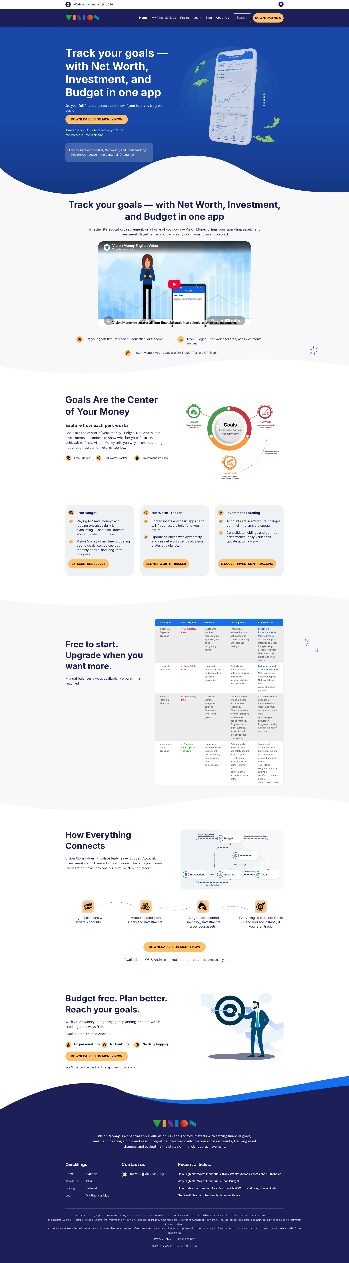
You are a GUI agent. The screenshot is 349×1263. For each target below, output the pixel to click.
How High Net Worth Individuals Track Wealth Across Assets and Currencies (229, 1174)
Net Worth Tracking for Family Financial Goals (209, 1195)
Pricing (185, 17)
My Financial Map (164, 17)
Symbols (91, 1174)
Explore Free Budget (88, 564)
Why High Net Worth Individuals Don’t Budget (208, 1181)
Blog (209, 17)
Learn (198, 17)
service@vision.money (147, 1174)
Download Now (268, 18)
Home (143, 17)
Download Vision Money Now (96, 119)
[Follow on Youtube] (281, 4)
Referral (91, 1188)
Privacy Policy (162, 1239)
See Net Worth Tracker (166, 564)
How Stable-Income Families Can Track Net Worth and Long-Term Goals (227, 1188)
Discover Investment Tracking (247, 564)
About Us (222, 17)
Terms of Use (186, 1239)
